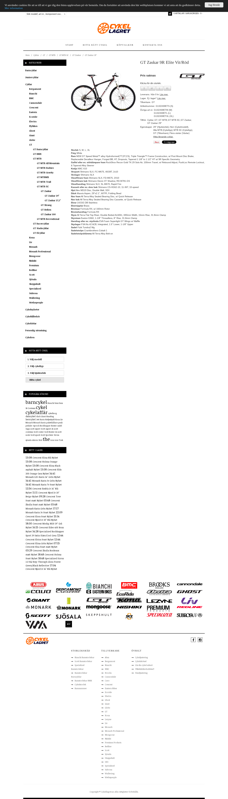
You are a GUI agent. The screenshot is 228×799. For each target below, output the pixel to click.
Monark (33, 246)
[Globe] (68, 600)
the (46, 439)
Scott (32, 274)
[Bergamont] (68, 586)
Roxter (54, 425)
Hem (28, 55)
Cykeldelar (30, 323)
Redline (33, 270)
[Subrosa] (189, 615)
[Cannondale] (189, 583)
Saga (28, 429)
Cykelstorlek (80, 684)
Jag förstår (214, 4)
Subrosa (33, 293)
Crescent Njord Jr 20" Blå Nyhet (41, 519)
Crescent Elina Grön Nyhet (40, 543)
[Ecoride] (125, 593)
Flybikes (33, 126)
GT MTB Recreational (48, 218)
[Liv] (189, 600)
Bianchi (33, 93)
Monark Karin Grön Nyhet (39, 508)
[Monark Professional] (68, 607)
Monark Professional (40, 251)
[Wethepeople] (68, 624)
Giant (32, 135)
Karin (42, 419)
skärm (35, 440)
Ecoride (33, 116)
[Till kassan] (170, 14)
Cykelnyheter (32, 309)
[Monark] (38, 607)
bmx (56, 403)
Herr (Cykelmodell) (179, 127)
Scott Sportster (47, 435)
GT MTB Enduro (45, 167)
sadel (59, 425)
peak (60, 422)
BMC (31, 98)
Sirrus (56, 435)
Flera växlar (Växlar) (180, 133)
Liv (30, 242)
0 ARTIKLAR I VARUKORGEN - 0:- (188, 13)
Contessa (31, 408)
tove (56, 440)
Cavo (107, 680)
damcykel (31, 416)
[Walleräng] (36, 624)
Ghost (32, 130)
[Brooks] (159, 585)
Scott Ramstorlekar (83, 661)
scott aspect (35, 429)
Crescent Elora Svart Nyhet (40, 516)
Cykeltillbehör (32, 316)
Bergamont (35, 88)
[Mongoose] (99, 607)
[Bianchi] (99, 586)
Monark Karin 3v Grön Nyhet (47, 480)
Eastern (33, 112)
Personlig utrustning (36, 330)
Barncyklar (31, 70)
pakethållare (52, 422)
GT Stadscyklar (41, 228)
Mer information (14, 8)
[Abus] (38, 585)
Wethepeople (36, 302)
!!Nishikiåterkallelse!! (144, 669)
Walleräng (34, 297)
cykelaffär (36, 412)
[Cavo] (38, 591)
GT (44, 55)
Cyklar (36, 55)
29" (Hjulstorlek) (161, 127)
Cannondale (35, 102)
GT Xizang (46, 205)
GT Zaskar (76, 55)
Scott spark (35, 435)
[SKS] (129, 616)
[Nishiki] (129, 607)
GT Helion (46, 209)
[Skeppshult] (99, 614)
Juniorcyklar (31, 77)
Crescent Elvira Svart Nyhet (40, 539)
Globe (32, 140)
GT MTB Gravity (45, 172)
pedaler (29, 425)
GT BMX (37, 153)
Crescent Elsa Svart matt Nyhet (41, 546)
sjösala (28, 440)
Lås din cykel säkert (144, 665)
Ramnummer (81, 688)
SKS (106, 761)
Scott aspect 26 (47, 429)
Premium (34, 265)
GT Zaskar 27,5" (53, 200)
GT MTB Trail (44, 181)
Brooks (108, 672)
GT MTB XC (64, 55)
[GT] (99, 600)
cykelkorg (52, 413)
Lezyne (108, 719)
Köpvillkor (125, 45)
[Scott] (38, 615)
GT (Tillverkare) (161, 133)
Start (70, 45)
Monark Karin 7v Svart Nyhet (47, 484)
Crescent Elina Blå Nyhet (45, 457)
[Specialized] (159, 614)
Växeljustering (141, 672)
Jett (37, 419)
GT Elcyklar (39, 232)
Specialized (35, 288)
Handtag (50, 416)
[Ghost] (189, 591)
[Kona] (129, 600)
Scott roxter (39, 432)
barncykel (36, 402)
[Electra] (159, 592)
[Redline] (189, 607)
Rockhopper (45, 425)
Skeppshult (34, 283)
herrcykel (31, 419)
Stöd (40, 440)
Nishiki (32, 260)
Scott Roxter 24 (50, 432)
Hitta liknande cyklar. (163, 136)
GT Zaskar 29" (91, 55)
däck (38, 416)
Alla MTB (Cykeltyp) (163, 130)
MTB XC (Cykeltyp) (183, 130)
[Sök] (64, 14)
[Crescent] (68, 591)
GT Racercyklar (41, 223)
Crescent (33, 107)
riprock (36, 425)
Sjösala (32, 279)
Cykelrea (29, 337)
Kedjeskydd (50, 419)
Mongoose (34, 256)
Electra (32, 121)
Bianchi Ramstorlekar (84, 657)
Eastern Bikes (111, 688)
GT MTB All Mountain (48, 163)
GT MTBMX (43, 177)
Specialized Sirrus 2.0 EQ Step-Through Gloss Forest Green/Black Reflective (45, 562)
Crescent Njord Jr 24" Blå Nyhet (41, 568)
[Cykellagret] (114, 28)
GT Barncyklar (40, 149)
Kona (32, 237)
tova (52, 440)
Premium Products (113, 742)
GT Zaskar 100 (48, 214)
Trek (61, 440)
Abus (107, 657)
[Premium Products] (158, 608)
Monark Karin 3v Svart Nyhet (41, 512)
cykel (41, 407)
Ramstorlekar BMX (83, 680)
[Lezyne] (159, 600)
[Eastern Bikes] (99, 591)
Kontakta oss (153, 45)
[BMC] (129, 585)
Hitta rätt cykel (95, 45)
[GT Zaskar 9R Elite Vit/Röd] (103, 91)
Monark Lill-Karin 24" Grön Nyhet (43, 476)
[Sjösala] (68, 615)
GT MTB (52, 55)
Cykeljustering (141, 657)
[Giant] (38, 600)
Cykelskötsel (140, 661)
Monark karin (39, 422)
